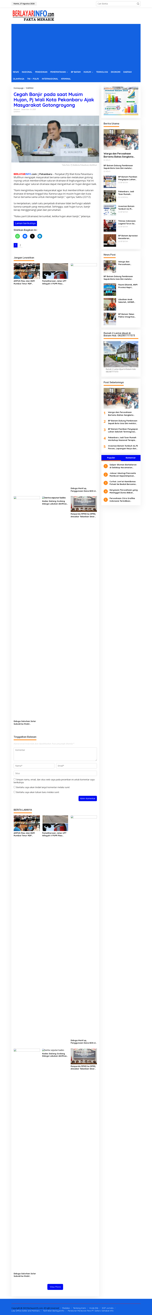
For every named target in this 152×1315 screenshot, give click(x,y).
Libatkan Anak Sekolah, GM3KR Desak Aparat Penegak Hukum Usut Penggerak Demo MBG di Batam (126, 300)
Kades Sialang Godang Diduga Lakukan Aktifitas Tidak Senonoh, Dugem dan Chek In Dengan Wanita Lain (54, 502)
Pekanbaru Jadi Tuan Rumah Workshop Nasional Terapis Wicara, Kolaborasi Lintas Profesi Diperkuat (128, 192)
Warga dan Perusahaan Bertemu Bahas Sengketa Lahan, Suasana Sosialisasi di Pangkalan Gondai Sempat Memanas (120, 155)
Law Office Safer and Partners (25, 1311)
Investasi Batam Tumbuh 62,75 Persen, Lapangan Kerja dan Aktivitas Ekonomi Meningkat (127, 207)
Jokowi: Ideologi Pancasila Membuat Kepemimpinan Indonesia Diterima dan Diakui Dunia (123, 474)
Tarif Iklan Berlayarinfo (53, 1311)
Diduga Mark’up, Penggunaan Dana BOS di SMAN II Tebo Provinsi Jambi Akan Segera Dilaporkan (83, 489)
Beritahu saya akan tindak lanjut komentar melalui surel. (43, 787)
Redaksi (66, 1308)
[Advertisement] (76, 46)
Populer (111, 457)
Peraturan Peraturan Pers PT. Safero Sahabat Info (91, 1311)
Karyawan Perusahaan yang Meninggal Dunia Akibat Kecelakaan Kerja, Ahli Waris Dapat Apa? (124, 491)
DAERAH (17, 112)
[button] (138, 3)
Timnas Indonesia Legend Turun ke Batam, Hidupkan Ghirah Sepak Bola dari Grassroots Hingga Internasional (127, 222)
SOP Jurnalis (107, 1308)
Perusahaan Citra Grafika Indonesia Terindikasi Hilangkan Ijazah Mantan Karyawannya (122, 499)
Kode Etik (94, 1308)
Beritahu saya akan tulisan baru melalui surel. (37, 792)
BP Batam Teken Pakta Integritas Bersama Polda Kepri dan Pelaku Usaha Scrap (126, 315)
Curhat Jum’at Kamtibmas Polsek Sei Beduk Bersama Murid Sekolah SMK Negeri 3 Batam (123, 482)
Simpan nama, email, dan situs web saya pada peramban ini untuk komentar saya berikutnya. (54, 781)
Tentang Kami (79, 1308)
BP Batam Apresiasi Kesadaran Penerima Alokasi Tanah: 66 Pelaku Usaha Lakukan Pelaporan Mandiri (128, 237)
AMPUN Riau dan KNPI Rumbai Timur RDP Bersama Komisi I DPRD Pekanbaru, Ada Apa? (25, 282)
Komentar (131, 457)
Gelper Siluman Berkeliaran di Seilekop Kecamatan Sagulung (123, 466)
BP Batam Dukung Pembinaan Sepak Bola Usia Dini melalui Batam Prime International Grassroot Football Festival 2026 (120, 166)
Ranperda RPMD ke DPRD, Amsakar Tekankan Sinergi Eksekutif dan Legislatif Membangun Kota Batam (83, 515)
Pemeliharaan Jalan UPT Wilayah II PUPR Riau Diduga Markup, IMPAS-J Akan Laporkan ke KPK (54, 282)
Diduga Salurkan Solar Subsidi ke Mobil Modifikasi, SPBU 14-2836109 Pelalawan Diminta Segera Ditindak (25, 722)
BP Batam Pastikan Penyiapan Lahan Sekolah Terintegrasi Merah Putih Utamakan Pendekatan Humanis (127, 178)
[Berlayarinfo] (33, 15)
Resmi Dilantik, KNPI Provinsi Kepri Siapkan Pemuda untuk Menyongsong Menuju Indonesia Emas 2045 (128, 286)
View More (55, 1286)
